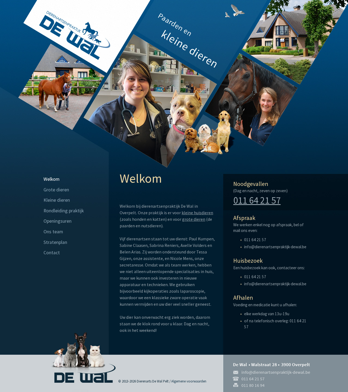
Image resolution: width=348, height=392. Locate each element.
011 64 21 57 (257, 200)
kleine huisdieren (197, 212)
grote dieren (193, 219)
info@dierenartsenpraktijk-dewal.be (275, 246)
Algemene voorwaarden (188, 381)
